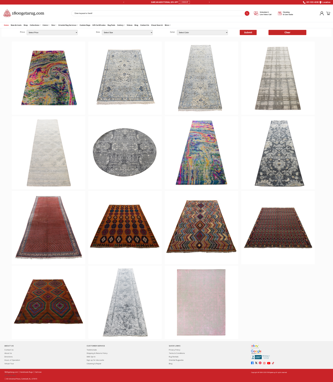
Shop (26, 25)
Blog (136, 25)
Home (6, 25)
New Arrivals (16, 25)
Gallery (120, 25)
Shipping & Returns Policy (97, 353)
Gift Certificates (98, 25)
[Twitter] (257, 363)
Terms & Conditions (177, 353)
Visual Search (157, 25)
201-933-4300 (10, 375)
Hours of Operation (12, 360)
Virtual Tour (9, 364)
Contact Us (144, 25)
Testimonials (92, 350)
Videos (129, 25)
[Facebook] (253, 363)
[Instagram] (265, 363)
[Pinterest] (261, 363)
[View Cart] (328, 13)
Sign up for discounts (95, 360)
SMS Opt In (91, 357)
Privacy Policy (174, 350)
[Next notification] (209, 2)
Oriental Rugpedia (176, 360)
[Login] (322, 13)
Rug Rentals (173, 357)
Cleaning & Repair (94, 364)
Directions (8, 357)
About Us (8, 353)
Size (53, 25)
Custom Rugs (85, 25)
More (167, 25)
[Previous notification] (123, 2)
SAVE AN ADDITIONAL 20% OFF (165, 2)
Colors (45, 25)
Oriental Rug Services (67, 25)
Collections (34, 25)
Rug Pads (111, 25)
